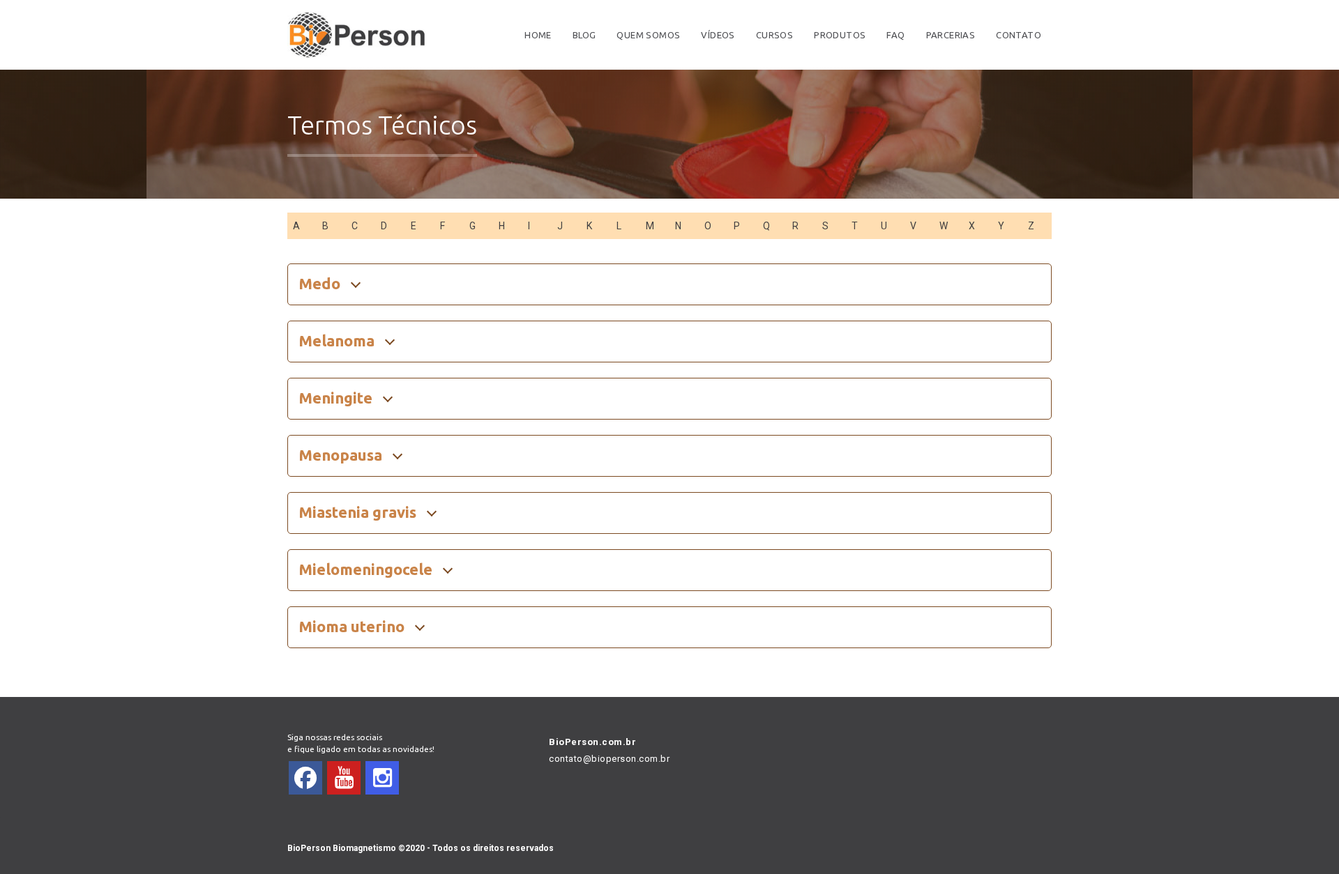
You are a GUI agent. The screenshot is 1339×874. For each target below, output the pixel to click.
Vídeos (717, 35)
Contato (1018, 35)
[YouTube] (344, 778)
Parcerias (951, 35)
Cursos (774, 35)
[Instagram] (382, 778)
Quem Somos (648, 35)
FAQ (895, 35)
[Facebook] (305, 778)
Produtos (839, 35)
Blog (584, 35)
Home (538, 35)
